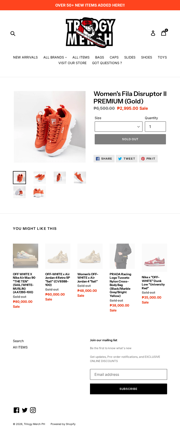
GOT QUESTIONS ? (107, 63)
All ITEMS (20, 347)
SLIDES (129, 57)
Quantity (151, 118)
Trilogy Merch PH (34, 424)
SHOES (146, 57)
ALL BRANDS (54, 57)
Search (18, 341)
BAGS (99, 57)
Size (98, 118)
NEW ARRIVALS (25, 57)
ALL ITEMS (81, 57)
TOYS (162, 57)
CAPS (114, 57)
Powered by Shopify (63, 424)
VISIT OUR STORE (72, 63)
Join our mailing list (103, 340)
